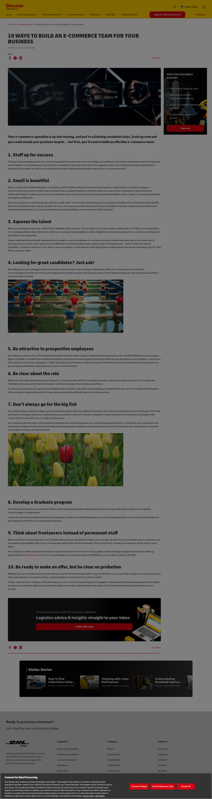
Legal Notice (100, 796)
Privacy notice (88, 796)
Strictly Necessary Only (162, 786)
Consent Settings (139, 786)
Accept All (185, 786)
